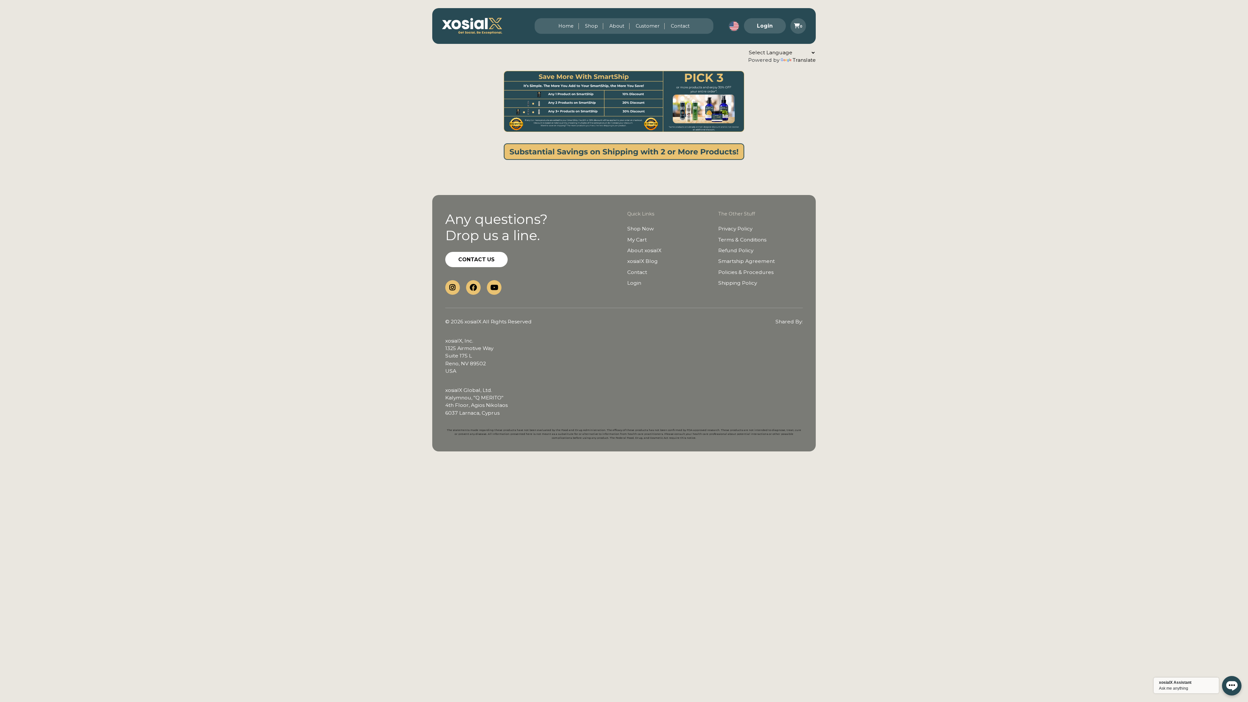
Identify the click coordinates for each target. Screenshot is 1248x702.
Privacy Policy (735, 229)
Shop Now (640, 229)
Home (566, 26)
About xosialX (644, 250)
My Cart (637, 240)
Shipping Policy (737, 283)
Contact (680, 26)
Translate (804, 60)
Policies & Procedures (746, 272)
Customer (647, 26)
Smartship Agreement (746, 261)
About (616, 26)
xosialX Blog (642, 261)
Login (765, 26)
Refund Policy (735, 250)
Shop (591, 26)
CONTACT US (476, 259)
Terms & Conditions (742, 240)
